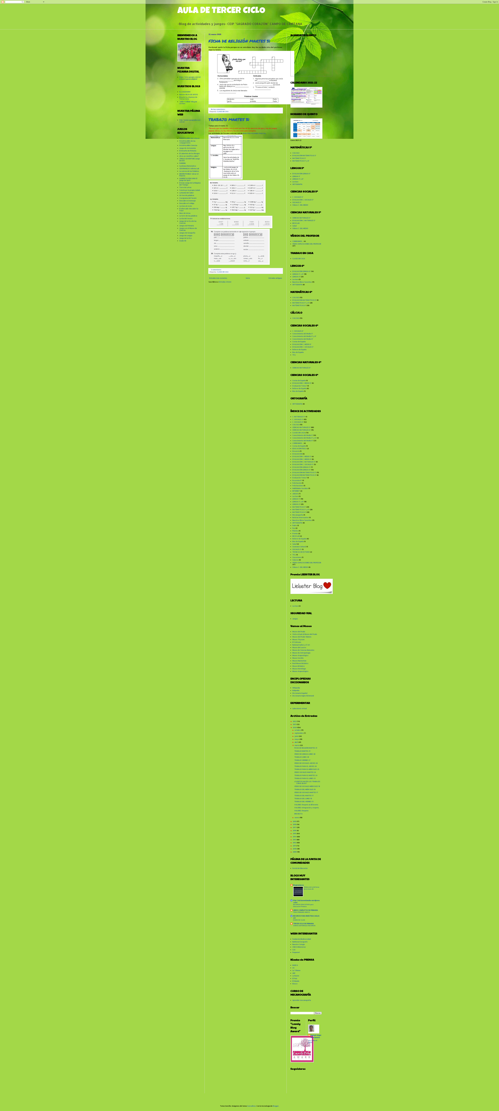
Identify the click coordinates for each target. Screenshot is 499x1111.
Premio (295, 533)
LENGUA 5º (296, 176)
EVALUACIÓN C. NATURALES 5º (303, 220)
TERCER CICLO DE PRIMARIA (303, 924)
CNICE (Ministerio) (299, 947)
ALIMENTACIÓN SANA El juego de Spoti (188, 179)
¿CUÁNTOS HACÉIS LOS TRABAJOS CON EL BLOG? (307, 782)
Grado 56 (182, 241)
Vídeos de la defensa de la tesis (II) (311, 888)
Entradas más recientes (218, 278)
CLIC (294, 950)
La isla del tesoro (185, 218)
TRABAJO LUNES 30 (301, 757)
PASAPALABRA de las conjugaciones (187, 142)
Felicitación (296, 483)
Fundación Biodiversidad (301, 939)
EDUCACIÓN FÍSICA (299, 449)
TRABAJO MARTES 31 (229, 119)
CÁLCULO (295, 153)
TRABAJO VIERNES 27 (302, 760)
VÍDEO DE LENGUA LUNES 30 (304, 754)
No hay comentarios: (218, 109)
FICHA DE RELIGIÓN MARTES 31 (239, 41)
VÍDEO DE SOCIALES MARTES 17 (306, 792)
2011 (294, 846)
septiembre (299, 733)
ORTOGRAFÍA (297, 184)
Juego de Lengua (185, 236)
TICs (294, 355)
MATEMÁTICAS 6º (299, 305)
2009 (295, 852)
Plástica (295, 531)
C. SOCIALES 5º (297, 197)
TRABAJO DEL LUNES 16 (303, 799)
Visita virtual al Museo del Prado (304, 634)
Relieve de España (299, 350)
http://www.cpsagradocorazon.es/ (189, 121)
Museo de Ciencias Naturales (303, 650)
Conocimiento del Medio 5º (302, 334)
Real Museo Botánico (300, 663)
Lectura (295, 182)
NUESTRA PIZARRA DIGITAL (254, 133)
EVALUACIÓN (297, 454)
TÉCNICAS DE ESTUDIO (301, 552)
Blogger (276, 1106)
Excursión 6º (297, 480)
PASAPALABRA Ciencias (188, 145)
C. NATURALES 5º (298, 417)
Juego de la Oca (185, 238)
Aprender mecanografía (301, 1000)
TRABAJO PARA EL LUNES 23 (305, 778)
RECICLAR (296, 223)
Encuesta (295, 451)
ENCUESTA (298, 814)
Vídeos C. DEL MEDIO (300, 205)
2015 (295, 834)
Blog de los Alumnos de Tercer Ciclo (188, 98)
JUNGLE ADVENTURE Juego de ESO (189, 159)
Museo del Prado (298, 632)
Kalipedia (295, 690)
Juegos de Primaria (186, 226)
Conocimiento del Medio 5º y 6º (304, 336)
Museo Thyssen (298, 640)
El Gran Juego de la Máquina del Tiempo (190, 184)
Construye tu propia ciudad (189, 190)
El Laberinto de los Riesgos (189, 153)
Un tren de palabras (186, 195)
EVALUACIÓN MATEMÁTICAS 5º (304, 156)
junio (297, 736)
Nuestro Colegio (298, 944)
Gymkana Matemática (187, 166)
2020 (295, 727)
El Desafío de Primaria (187, 151)
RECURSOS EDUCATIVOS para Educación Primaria (303, 905)
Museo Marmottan (299, 661)
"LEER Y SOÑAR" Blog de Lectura (188, 102)
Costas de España (299, 342)
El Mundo (295, 981)
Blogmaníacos (298, 885)
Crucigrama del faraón (187, 198)
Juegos (295, 619)
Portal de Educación (300, 868)
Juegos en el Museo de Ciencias (188, 229)
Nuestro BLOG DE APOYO (188, 94)
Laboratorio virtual (299, 708)
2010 (295, 849)
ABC (294, 973)
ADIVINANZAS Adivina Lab (189, 169)
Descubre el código (186, 203)
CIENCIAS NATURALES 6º (301, 368)
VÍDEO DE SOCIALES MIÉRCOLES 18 (307, 786)
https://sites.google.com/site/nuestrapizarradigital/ (190, 78)
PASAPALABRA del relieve (189, 138)
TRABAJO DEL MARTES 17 (304, 796)
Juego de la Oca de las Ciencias (187, 222)
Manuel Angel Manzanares (316, 1036)
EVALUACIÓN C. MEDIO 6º (301, 344)
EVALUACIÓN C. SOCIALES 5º (303, 200)
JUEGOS (295, 494)
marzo (297, 745)
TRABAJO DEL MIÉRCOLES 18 (305, 789)
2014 (295, 837)
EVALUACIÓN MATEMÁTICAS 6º (304, 300)
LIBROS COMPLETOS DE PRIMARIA (305, 910)
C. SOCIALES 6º (297, 331)
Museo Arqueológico (300, 655)
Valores (295, 560)
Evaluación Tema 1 (299, 386)
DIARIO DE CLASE (299, 920)
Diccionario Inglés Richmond (303, 696)
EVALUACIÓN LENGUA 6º (301, 271)
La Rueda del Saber (186, 193)
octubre (298, 730)
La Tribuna (296, 970)
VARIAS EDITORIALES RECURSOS (304, 926)
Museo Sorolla (297, 658)
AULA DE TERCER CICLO (221, 11)
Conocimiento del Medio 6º (302, 339)
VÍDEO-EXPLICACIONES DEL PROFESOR (306, 244)
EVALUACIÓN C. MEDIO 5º (301, 456)
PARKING (182, 163)
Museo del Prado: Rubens (301, 637)
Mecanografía (297, 515)
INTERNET (296, 491)
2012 (295, 843)
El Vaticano (296, 642)
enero (297, 818)
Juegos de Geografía (187, 233)
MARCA (295, 965)
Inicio (248, 278)
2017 (295, 827)
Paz (293, 528)
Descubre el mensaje (187, 201)
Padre (294, 525)
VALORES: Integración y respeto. (306, 808)
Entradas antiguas (275, 278)
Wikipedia (296, 688)
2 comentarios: (216, 270)
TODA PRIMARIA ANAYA (301, 912)
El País (294, 978)
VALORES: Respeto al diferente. (306, 805)
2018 (295, 824)
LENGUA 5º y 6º (298, 179)
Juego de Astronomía (187, 148)
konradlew (251, 1106)
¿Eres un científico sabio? (189, 156)
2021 (295, 724)
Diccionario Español (299, 693)
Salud (294, 226)
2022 (295, 721)
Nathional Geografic (300, 942)
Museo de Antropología (301, 653)
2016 (295, 831)
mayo (297, 739)
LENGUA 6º (296, 277)
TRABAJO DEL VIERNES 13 (303, 802)
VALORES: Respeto (301, 811)
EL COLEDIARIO (185, 92)
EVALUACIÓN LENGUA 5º (301, 174)
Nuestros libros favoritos (302, 282)
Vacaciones (296, 557)
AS (293, 968)
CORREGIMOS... (297, 241)
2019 (295, 821)
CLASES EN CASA (222, 111)
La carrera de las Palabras (189, 171)
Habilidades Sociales (300, 488)
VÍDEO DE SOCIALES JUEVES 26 (306, 763)
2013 (295, 840)
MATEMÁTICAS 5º (299, 158)
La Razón (295, 976)
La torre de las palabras (188, 216)
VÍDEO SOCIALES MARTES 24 (305, 772)
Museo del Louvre (299, 647)
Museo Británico (298, 666)
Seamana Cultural (299, 547)
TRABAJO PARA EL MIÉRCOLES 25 (306, 769)
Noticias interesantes (300, 517)
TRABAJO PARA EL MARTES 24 (305, 775)
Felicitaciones (297, 486)
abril (296, 742)
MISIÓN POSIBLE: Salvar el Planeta (189, 175)
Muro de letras (185, 213)
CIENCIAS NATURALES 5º (301, 218)
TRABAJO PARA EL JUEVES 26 (305, 766)
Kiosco (294, 984)
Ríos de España (298, 352)
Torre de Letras (185, 187)
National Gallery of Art (301, 645)
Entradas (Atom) (225, 282)
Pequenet (296, 952)
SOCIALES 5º (296, 202)
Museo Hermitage (299, 669)
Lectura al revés (185, 206)
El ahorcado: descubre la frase (188, 209)
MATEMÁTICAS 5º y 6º (300, 161)
